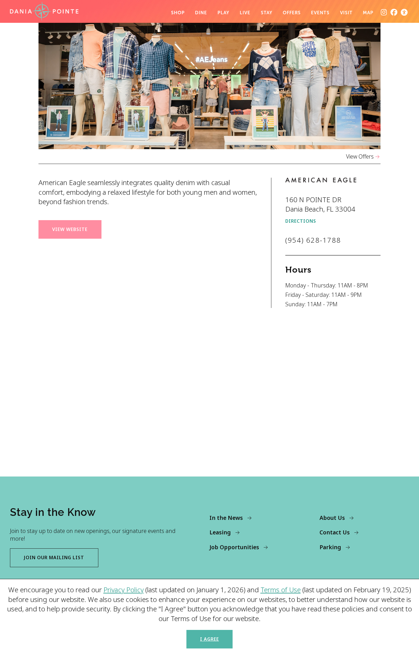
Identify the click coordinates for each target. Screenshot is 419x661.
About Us (332, 518)
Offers (292, 12)
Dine (201, 12)
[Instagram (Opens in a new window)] (384, 12)
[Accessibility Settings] (404, 12)
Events (320, 12)
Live (245, 12)
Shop (178, 12)
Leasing (220, 532)
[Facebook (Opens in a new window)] (394, 12)
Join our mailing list (54, 557)
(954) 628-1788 (313, 240)
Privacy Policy (123, 589)
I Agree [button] (209, 639)
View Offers (360, 156)
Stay (266, 12)
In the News (226, 518)
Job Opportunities (234, 547)
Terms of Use (281, 589)
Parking (330, 547)
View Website (70, 229)
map (368, 12)
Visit (346, 12)
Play (223, 12)
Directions (300, 221)
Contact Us (335, 532)
